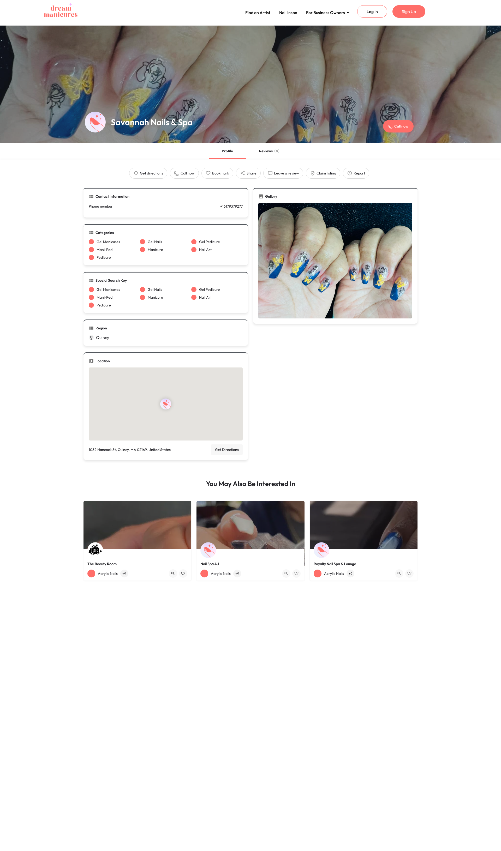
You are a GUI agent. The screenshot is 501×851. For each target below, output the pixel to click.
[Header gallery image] (250, 84)
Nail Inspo (288, 12)
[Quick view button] (173, 573)
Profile (227, 151)
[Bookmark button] (183, 573)
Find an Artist (257, 12)
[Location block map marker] (165, 404)
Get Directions (227, 449)
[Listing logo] (95, 122)
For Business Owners (325, 12)
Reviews (268, 151)
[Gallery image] (335, 260)
